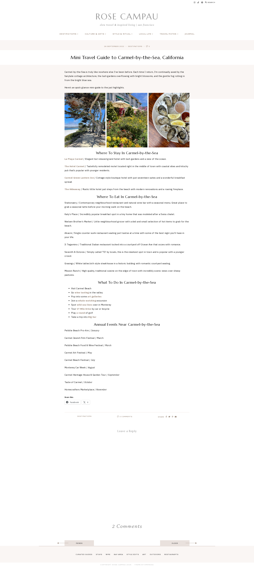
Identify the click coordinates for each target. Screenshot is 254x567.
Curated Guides (84, 554)
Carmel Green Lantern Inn (79, 177)
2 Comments (125, 416)
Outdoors (155, 554)
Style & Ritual (122, 34)
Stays (99, 554)
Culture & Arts (94, 34)
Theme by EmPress (144, 565)
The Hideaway (72, 189)
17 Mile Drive (84, 308)
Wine (108, 554)
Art (144, 554)
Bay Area (118, 554)
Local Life (145, 34)
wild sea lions (84, 304)
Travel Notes (168, 34)
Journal (189, 34)
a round (80, 312)
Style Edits (133, 554)
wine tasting (82, 292)
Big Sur (92, 317)
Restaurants (171, 554)
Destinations (68, 34)
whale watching (87, 300)
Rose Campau (127, 16)
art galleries (94, 296)
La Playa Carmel (74, 159)
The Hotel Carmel (74, 166)
